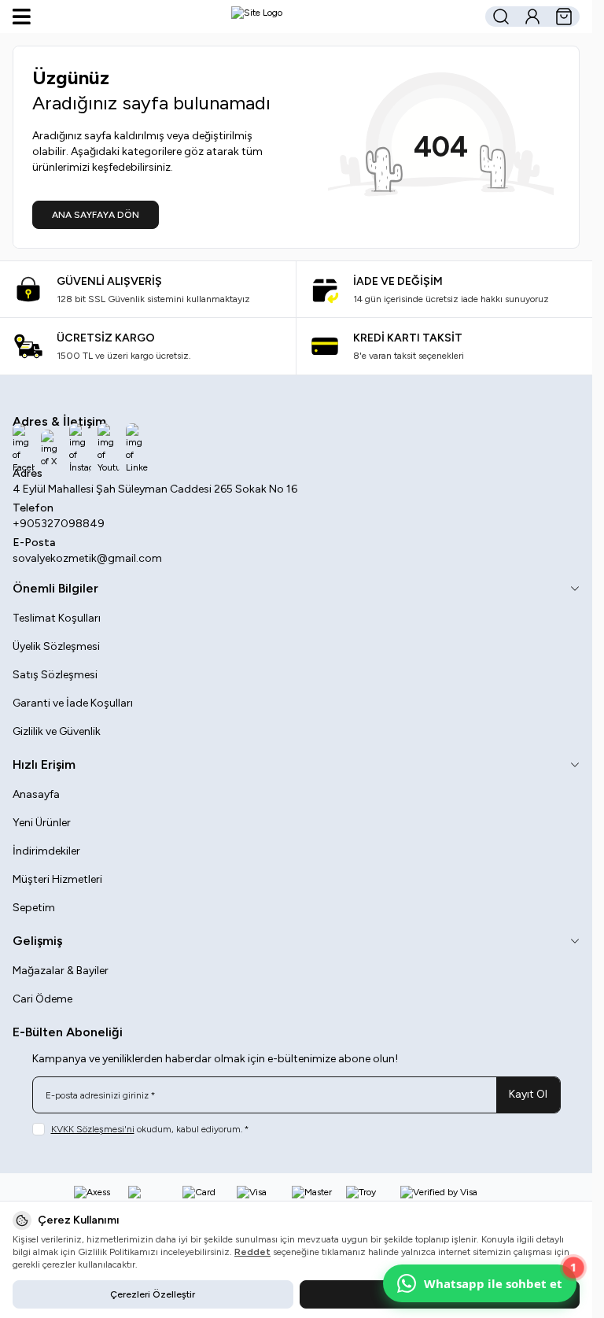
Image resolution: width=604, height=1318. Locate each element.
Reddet (252, 1251)
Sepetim (34, 907)
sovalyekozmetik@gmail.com (87, 558)
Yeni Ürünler (42, 822)
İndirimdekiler (46, 851)
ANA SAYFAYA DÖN (95, 214)
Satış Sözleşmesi (55, 674)
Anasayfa (36, 794)
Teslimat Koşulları (57, 618)
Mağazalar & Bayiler (61, 970)
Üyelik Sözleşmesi (56, 646)
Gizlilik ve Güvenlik (57, 731)
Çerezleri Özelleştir (152, 1294)
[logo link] (256, 16)
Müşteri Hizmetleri (57, 879)
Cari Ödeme (42, 999)
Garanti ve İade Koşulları (73, 703)
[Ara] (501, 16)
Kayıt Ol (528, 1094)
